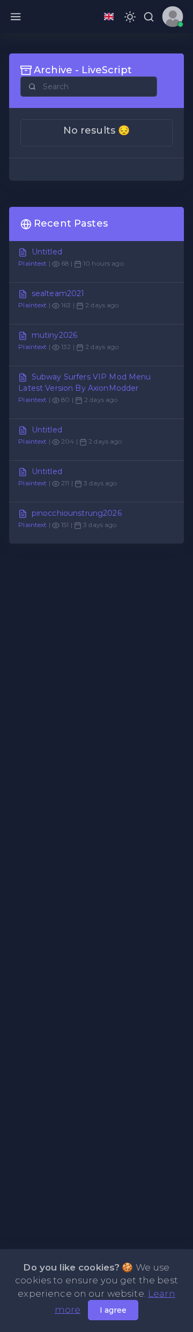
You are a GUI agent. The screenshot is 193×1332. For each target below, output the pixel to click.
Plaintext (32, 263)
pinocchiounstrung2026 (77, 513)
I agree (113, 1310)
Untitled (47, 252)
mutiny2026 (54, 335)
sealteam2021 (58, 293)
